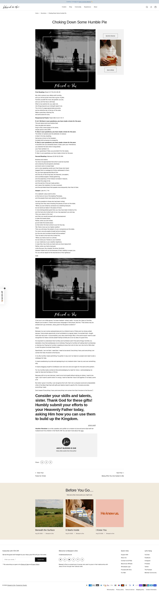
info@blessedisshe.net (65, 554)
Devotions (43, 13)
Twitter (147, 566)
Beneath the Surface (45, 530)
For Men (123, 572)
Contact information (151, 589)
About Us (123, 557)
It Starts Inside (72, 530)
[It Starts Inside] (79, 513)
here (82, 431)
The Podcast (148, 569)
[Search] (147, 7)
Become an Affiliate (126, 563)
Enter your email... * (10, 559)
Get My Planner (110, 36)
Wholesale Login (126, 566)
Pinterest (147, 563)
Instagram (147, 560)
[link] (42, 462)
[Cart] (155, 7)
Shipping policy (140, 589)
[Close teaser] (5, 288)
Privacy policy (120, 589)
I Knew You (101, 530)
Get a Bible (110, 70)
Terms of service (129, 589)
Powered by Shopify (21, 585)
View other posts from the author (66, 451)
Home (36, 13)
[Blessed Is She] (11, 7)
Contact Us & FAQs (126, 560)
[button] (2, 296)
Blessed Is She (11, 585)
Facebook (147, 557)
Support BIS (124, 554)
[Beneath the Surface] (49, 513)
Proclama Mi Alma (126, 569)
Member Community (150, 572)
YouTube (147, 554)
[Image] (110, 53)
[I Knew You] (110, 513)
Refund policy (110, 589)
